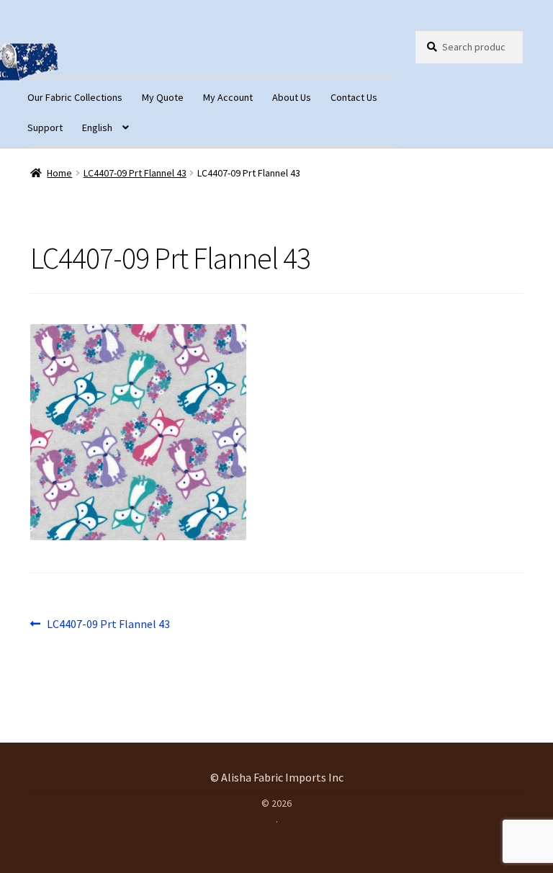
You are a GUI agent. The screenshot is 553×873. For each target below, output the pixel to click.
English (97, 127)
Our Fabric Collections (74, 97)
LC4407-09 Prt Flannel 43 (135, 172)
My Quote (163, 97)
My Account (228, 97)
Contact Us (354, 97)
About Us (291, 97)
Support (45, 127)
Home (59, 172)
